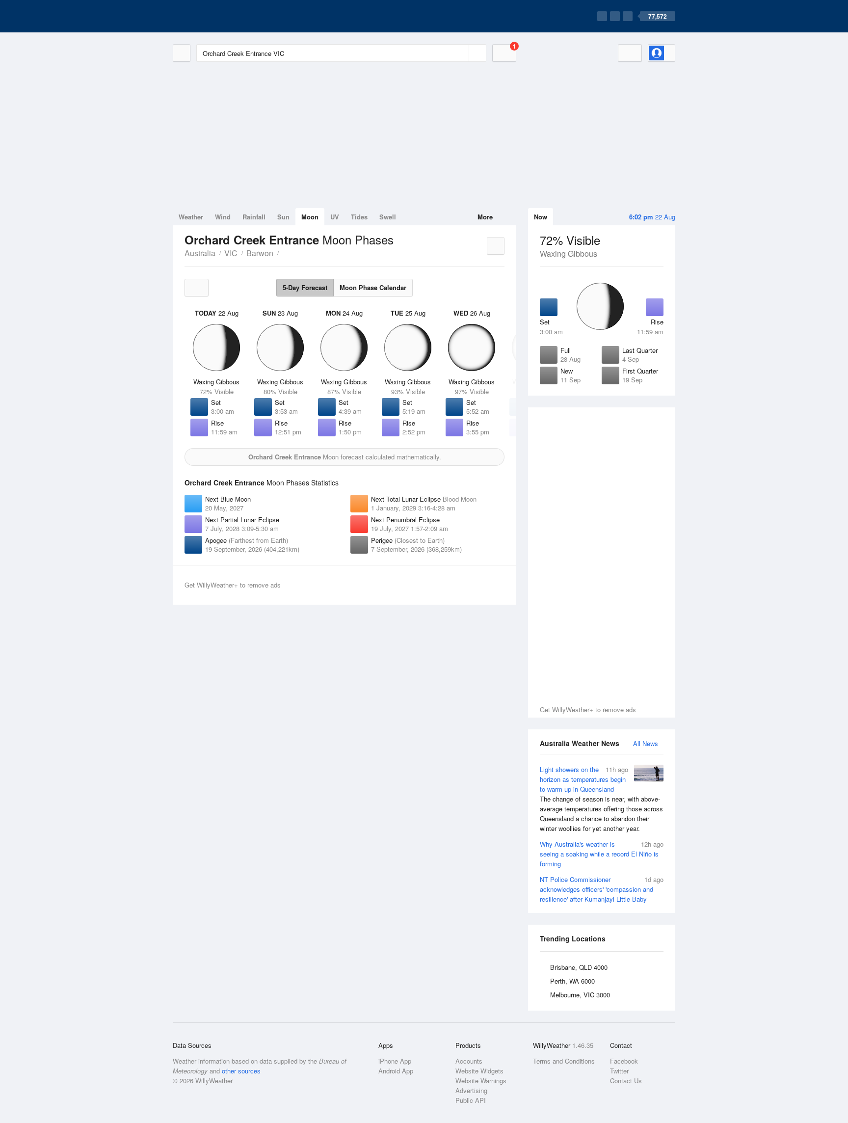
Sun (283, 216)
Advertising (471, 1090)
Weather (191, 216)
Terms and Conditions (564, 1061)
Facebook (624, 1061)
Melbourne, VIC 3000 (580, 994)
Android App (395, 1070)
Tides (359, 216)
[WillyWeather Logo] (219, 16)
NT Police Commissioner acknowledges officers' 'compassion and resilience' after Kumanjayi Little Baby (601, 889)
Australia (200, 253)
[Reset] (460, 53)
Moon (309, 216)
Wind (223, 216)
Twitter (619, 1070)
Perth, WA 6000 (572, 981)
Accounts (468, 1061)
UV (334, 216)
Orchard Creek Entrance (284, 252)
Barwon (259, 253)
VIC (231, 253)
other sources (241, 1070)
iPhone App (394, 1061)
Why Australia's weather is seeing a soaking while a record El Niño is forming (601, 853)
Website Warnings (480, 1080)
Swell (387, 216)
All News (645, 743)
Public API (470, 1100)
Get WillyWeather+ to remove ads (588, 709)
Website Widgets (479, 1070)
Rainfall (253, 216)
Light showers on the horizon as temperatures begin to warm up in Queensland (601, 799)
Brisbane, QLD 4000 (579, 967)
